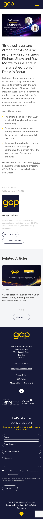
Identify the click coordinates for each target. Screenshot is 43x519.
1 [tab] (20, 310)
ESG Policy (21, 379)
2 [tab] (21, 310)
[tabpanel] (21, 283)
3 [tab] (23, 310)
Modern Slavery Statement (21, 383)
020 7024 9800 (21, 363)
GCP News (6, 187)
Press (13, 187)
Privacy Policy (21, 375)
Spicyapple (21, 508)
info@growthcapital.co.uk (21, 368)
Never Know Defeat (22, 505)
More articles (10, 234)
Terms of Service (14, 480)
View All (20, 317)
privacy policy (13, 474)
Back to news (15, 240)
